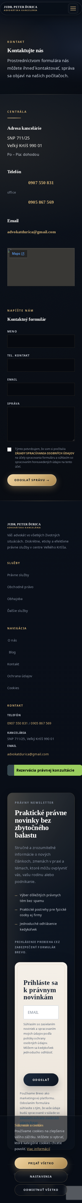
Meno (12, 331)
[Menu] (73, 8)
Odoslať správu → (31, 480)
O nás (12, 640)
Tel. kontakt (18, 355)
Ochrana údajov (19, 676)
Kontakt (13, 664)
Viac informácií (38, 1149)
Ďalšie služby (17, 610)
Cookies (13, 688)
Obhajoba (15, 599)
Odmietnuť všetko (41, 1190)
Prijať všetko (41, 1163)
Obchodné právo (20, 587)
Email (12, 379)
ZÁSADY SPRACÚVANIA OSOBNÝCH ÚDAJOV (44, 453)
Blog (12, 652)
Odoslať (41, 1080)
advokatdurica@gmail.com (31, 232)
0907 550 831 (41, 182)
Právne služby (18, 575)
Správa (13, 404)
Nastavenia (41, 1176)
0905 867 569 (41, 202)
